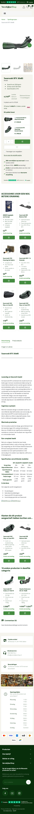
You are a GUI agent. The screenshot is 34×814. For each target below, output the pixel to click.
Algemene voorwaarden (18, 809)
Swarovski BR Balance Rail (23, 216)
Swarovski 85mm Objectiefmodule (20, 118)
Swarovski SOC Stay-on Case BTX (24, 304)
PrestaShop (17, 806)
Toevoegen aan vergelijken (14, 152)
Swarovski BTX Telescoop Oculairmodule (20, 129)
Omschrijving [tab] (5, 341)
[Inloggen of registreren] (24, 7)
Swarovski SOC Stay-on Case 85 (8, 304)
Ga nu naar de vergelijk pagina (13, 155)
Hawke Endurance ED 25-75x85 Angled (25, 591)
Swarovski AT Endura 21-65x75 (8, 590)
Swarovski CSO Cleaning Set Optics (9, 259)
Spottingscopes (12, 19)
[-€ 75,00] (25, 580)
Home (3, 19)
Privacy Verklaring (6, 809)
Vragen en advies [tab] (6, 347)
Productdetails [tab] (17, 341)
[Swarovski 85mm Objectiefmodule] (8, 119)
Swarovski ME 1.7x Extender (25, 259)
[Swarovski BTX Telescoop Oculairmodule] (8, 129)
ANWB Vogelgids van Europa (8, 216)
